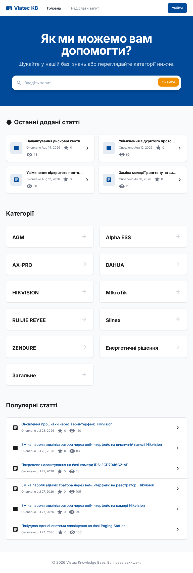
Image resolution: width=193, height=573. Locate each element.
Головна (54, 8)
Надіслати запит (85, 8)
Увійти (177, 8)
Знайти (168, 82)
